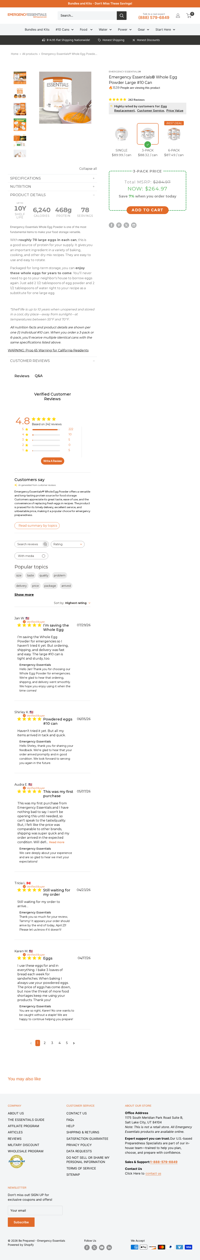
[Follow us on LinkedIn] (109, 1247)
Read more (56, 842)
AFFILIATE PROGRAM (23, 1126)
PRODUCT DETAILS (28, 195)
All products (30, 53)
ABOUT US (16, 1113)
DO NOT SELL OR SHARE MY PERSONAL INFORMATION (88, 1160)
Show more (24, 595)
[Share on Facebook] (111, 225)
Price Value (174, 110)
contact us (153, 1173)
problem (59, 575)
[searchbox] (28, 544)
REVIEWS (14, 1139)
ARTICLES (15, 1132)
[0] (189, 15)
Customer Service (150, 110)
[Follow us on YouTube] (101, 1247)
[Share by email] (134, 225)
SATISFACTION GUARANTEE (87, 1139)
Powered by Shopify (21, 1244)
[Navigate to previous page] (31, 1043)
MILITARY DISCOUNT (23, 1145)
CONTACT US (76, 1113)
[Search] (122, 15)
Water (103, 29)
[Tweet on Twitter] (126, 225)
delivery (21, 586)
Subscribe (21, 1222)
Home (14, 53)
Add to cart (147, 210)
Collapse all (88, 169)
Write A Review (52, 461)
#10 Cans (62, 29)
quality (43, 575)
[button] (188, 15)
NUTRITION (20, 186)
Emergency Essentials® (125, 71)
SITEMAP (73, 1174)
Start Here (163, 29)
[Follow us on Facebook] (87, 1247)
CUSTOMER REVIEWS (30, 361)
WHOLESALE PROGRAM (25, 1151)
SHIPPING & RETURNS (82, 1132)
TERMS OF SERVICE (81, 1168)
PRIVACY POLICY (79, 1145)
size (18, 575)
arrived (66, 586)
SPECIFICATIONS (25, 178)
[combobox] (68, 544)
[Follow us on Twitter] (94, 1247)
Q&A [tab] (39, 376)
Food (84, 29)
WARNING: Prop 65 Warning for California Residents (48, 350)
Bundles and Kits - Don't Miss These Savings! (100, 3)
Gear (141, 29)
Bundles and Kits (37, 29)
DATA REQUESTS (79, 1151)
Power (122, 29)
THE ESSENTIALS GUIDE (26, 1120)
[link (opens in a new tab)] (16, 1155)
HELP (70, 1126)
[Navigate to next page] (73, 1043)
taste (30, 575)
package (50, 586)
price (35, 586)
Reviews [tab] (21, 376)
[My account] (178, 15)
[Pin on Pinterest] (119, 225)
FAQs (70, 1120)
